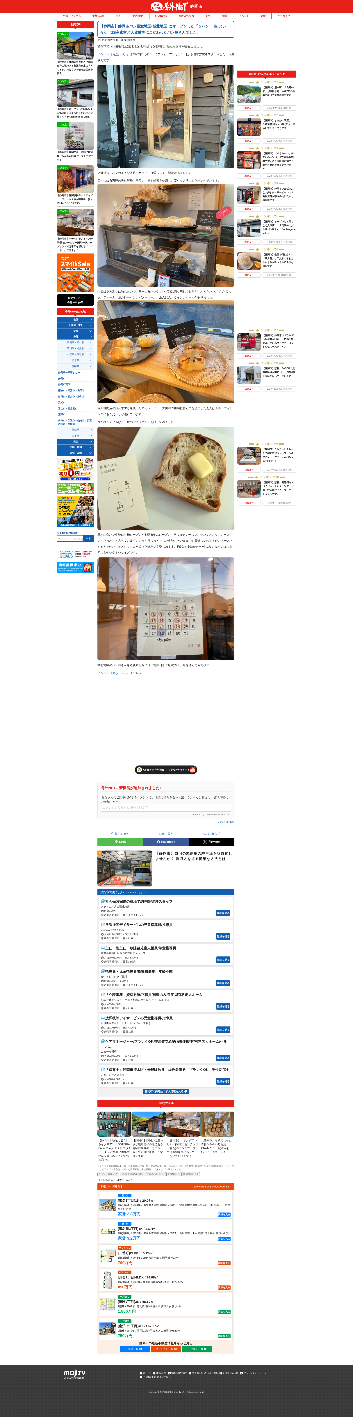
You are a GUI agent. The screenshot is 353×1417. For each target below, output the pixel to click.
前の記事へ (122, 833)
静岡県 (131, 40)
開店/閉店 (138, 15)
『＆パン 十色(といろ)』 (113, 673)
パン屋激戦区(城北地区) (132, 1174)
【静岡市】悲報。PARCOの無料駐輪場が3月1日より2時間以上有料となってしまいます (279, 372)
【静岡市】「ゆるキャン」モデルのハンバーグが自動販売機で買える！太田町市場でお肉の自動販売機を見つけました (278, 161)
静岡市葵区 (64, 384)
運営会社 (161, 1372)
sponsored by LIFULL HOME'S (211, 1186)
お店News (161, 15)
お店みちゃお (186, 15)
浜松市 (61, 402)
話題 (224, 15)
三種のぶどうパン (156, 1174)
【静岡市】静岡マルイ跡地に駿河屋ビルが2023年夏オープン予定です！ (75, 156)
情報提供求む (179, 1372)
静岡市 (196, 6)
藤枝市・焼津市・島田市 (71, 390)
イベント (244, 15)
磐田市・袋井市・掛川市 (71, 396)
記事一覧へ (166, 833)
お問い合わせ (230, 1372)
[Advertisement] (266, 46)
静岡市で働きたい (112, 892)
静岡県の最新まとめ (69, 372)
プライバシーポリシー (256, 1372)
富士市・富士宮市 (67, 408)
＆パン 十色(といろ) (113, 54)
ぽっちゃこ (126, 1180)
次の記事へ (209, 833)
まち (208, 15)
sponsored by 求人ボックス (140, 892)
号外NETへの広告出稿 (205, 1372)
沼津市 (61, 414)
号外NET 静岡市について (157, 1376)
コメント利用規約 (225, 822)
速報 (263, 15)
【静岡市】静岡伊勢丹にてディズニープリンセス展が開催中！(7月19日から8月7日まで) (75, 199)
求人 (118, 15)
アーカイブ (283, 15)
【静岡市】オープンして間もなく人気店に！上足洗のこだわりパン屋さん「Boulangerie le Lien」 (75, 113)
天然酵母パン (174, 1174)
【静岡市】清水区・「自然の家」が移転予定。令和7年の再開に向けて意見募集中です (279, 91)
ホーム (147, 1372)
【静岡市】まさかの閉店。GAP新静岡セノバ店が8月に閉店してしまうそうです (279, 124)
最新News (98, 15)
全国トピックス (72, 15)
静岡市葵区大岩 (191, 1174)
